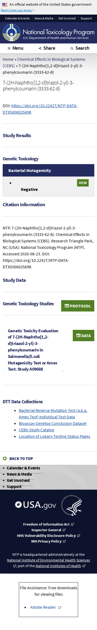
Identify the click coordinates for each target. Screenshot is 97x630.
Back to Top (21, 458)
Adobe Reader (43, 607)
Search (82, 48)
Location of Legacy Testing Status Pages (54, 436)
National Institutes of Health (58, 565)
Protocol (80, 306)
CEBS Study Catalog (36, 429)
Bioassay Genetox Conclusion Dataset (52, 423)
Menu (17, 48)
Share (49, 48)
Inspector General (46, 529)
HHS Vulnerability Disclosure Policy (46, 535)
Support (86, 18)
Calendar (17, 18)
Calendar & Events (23, 467)
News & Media (43, 18)
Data (86, 335)
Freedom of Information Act (46, 524)
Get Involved (67, 18)
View (83, 183)
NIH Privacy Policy (46, 541)
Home (8, 59)
